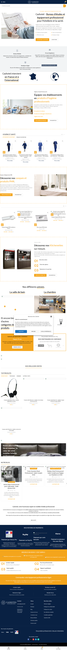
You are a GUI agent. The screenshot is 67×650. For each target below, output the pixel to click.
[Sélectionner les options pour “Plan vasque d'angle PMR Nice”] (35, 224)
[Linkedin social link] (36, 639)
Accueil (32, 603)
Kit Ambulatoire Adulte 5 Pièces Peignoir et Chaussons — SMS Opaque (25, 156)
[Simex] (58, 345)
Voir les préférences (46, 331)
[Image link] (2, 632)
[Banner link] (33, 355)
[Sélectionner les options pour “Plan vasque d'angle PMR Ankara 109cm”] (19, 224)
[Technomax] (41, 345)
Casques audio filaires (11, 402)
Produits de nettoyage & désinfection (43, 113)
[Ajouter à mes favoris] (15, 141)
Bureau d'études (34, 617)
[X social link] (31, 639)
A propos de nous (34, 612)
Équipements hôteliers (55, 468)
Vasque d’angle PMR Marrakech (8, 227)
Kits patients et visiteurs (10, 160)
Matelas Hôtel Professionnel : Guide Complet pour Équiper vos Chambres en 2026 (55, 473)
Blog (31, 609)
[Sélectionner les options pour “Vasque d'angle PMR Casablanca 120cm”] (52, 224)
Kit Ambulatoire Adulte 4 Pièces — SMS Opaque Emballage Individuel (57, 155)
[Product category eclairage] (61, 321)
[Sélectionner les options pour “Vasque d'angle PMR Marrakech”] (2, 224)
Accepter (21, 331)
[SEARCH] (64, 5)
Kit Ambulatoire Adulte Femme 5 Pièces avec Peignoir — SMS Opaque (10, 156)
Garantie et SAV (47, 617)
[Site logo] (33, 1)
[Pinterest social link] (33, 639)
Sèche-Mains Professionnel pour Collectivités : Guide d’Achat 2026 (11, 486)
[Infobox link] (17, 53)
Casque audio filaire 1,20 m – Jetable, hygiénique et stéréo (11, 400)
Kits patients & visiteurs (39, 111)
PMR (6, 228)
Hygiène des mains (38, 116)
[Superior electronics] (49, 345)
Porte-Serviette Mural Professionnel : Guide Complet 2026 (33, 473)
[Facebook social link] (28, 639)
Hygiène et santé (9, 159)
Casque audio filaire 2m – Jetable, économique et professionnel (33, 400)
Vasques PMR (9, 228)
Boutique (32, 606)
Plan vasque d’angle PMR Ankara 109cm (25, 228)
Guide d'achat (11, 481)
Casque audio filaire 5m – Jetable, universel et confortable (11, 430)
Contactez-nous (34, 615)
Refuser (33, 331)
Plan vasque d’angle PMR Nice (42, 227)
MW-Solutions (28, 644)
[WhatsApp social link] (38, 639)
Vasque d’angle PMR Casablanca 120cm (58, 228)
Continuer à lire (33, 484)
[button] (51, 316)
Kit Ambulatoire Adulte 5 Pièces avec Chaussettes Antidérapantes (41, 155)
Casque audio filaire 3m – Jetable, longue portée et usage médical (55, 400)
